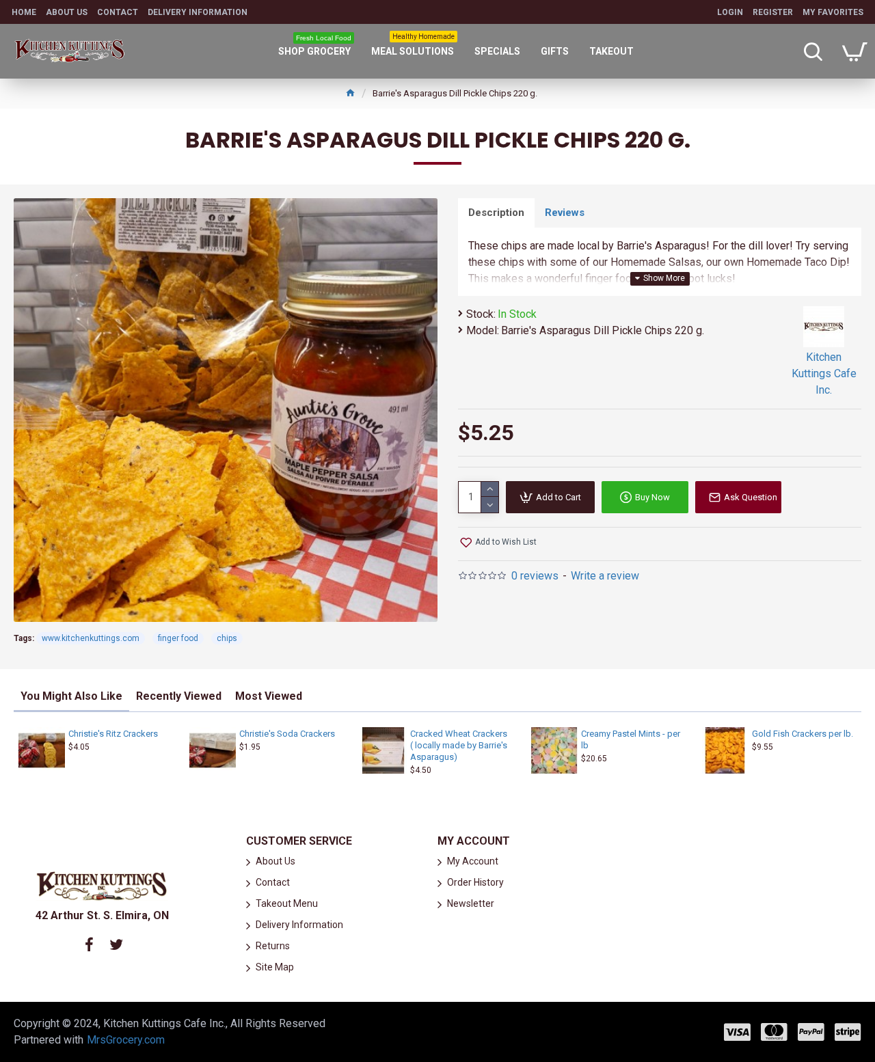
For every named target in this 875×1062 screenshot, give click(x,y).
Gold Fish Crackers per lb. (802, 734)
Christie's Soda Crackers (287, 734)
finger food (178, 638)
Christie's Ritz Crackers (113, 734)
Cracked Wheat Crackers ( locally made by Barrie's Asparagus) (458, 745)
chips (227, 638)
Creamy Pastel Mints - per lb (630, 739)
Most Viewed (268, 696)
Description (496, 212)
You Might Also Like (71, 696)
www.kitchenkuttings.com (90, 638)
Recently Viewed (178, 696)
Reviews (564, 212)
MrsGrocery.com (126, 1039)
